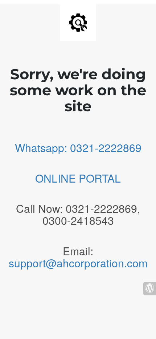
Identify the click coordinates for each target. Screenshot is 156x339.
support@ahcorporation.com (78, 263)
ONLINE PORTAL (78, 178)
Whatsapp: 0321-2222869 (78, 147)
